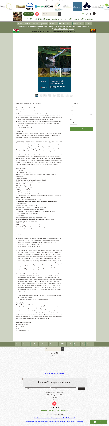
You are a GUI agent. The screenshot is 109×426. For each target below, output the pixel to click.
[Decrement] (71, 123)
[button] (93, 13)
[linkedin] (59, 407)
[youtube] (56, 407)
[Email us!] (54, 403)
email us (86, 26)
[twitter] (54, 407)
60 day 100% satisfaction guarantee (64, 29)
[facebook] (51, 407)
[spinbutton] (73, 123)
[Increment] (76, 123)
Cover (72, 111)
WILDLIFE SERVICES (54, 354)
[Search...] (59, 14)
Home (18, 39)
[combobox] (81, 115)
